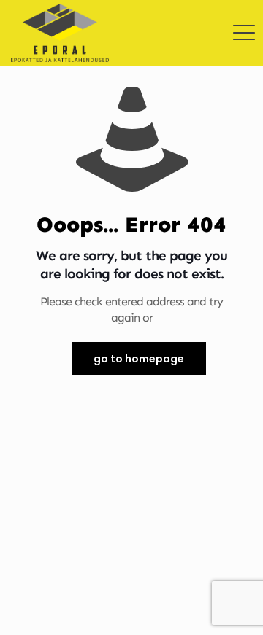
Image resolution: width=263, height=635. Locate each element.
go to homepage (139, 358)
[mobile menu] (243, 21)
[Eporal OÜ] (60, 22)
